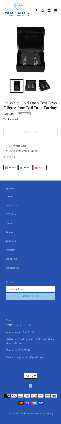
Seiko (9, 231)
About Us (11, 258)
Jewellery (11, 205)
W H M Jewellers (24, 413)
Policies (10, 249)
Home (9, 196)
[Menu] (55, 10)
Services (11, 240)
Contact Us (12, 267)
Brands (10, 223)
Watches (11, 214)
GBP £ (29, 375)
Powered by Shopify (43, 413)
